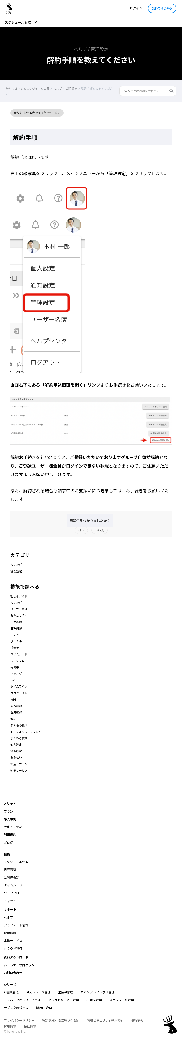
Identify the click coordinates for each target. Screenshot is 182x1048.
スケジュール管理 (121, 1000)
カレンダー (17, 564)
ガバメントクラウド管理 (97, 992)
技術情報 (137, 1020)
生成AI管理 (65, 992)
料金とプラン (18, 764)
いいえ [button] (99, 530)
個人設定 (16, 744)
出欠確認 (16, 622)
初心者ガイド (18, 596)
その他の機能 (18, 725)
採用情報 (10, 1026)
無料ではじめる (162, 8)
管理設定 (16, 571)
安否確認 (16, 706)
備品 (13, 719)
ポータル (16, 641)
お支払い (16, 757)
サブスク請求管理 (16, 1007)
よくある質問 (18, 738)
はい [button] (81, 530)
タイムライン (18, 686)
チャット (16, 635)
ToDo (14, 680)
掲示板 (14, 648)
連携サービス (18, 770)
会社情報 (30, 1026)
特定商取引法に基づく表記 (60, 1020)
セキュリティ (18, 615)
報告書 (14, 667)
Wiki (13, 699)
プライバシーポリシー (19, 1020)
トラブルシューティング (25, 732)
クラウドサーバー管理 (63, 1000)
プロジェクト (18, 693)
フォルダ (16, 673)
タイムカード (18, 654)
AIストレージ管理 (38, 992)
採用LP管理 (44, 1007)
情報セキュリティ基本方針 (105, 1020)
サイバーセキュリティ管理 (22, 1000)
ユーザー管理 (18, 609)
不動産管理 (94, 1000)
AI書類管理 (11, 992)
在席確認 (16, 712)
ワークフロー (18, 661)
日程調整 (16, 628)
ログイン (136, 8)
